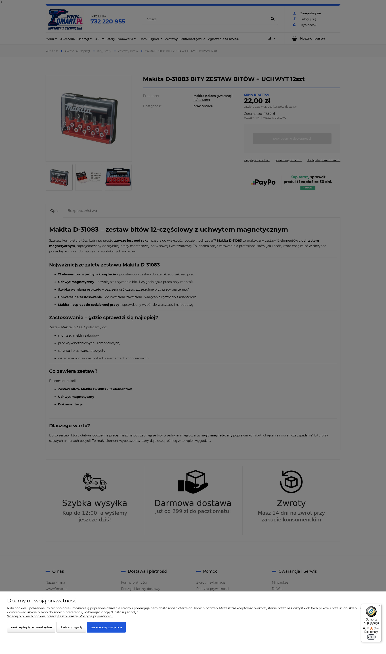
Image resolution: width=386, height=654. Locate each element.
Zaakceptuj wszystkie (106, 627)
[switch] (371, 637)
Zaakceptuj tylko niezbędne (31, 627)
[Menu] (379, 606)
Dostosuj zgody (71, 627)
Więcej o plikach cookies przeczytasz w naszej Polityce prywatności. (60, 616)
